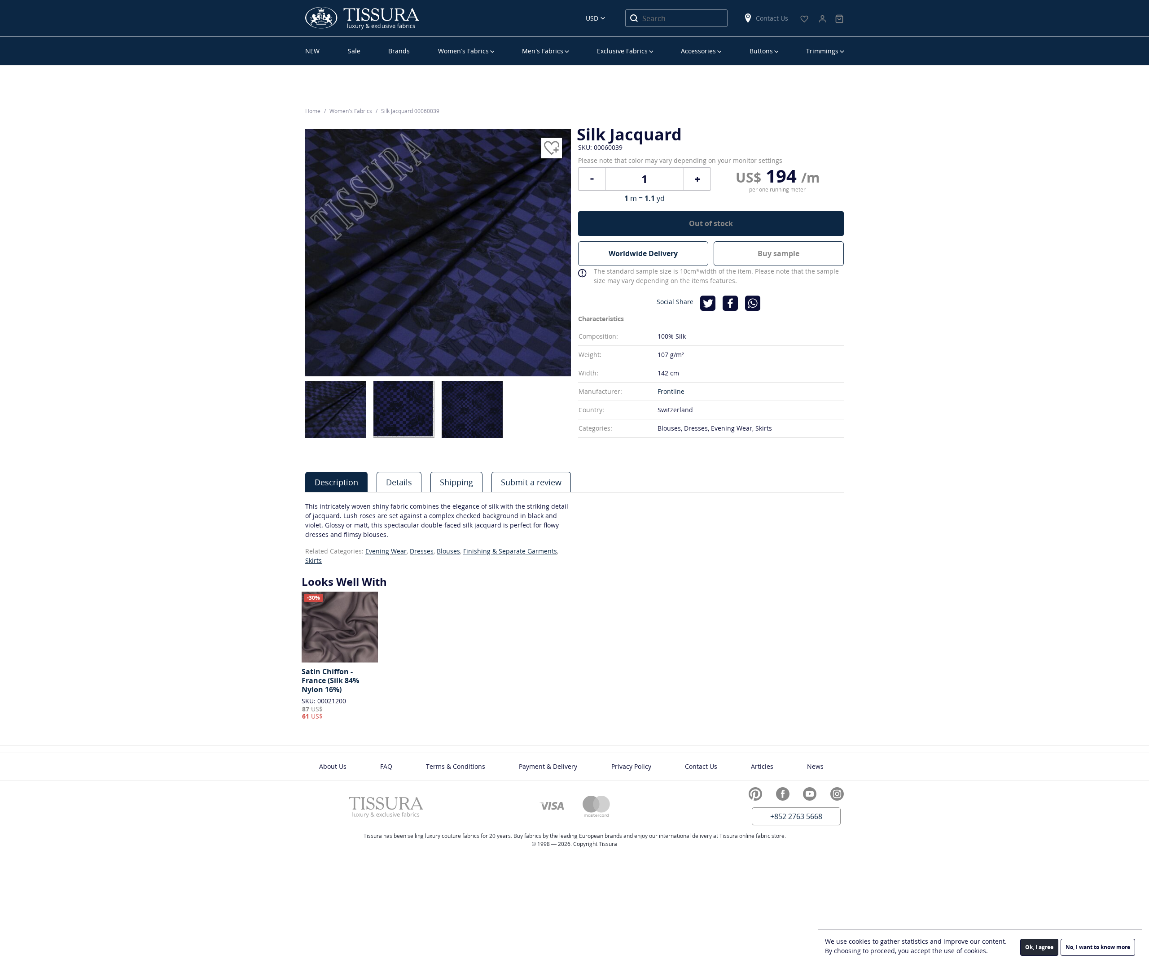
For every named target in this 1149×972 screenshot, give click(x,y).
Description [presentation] (336, 482)
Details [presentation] (399, 482)
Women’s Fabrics (463, 51)
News (815, 766)
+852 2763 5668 (796, 816)
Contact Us (772, 18)
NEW (312, 51)
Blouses (448, 551)
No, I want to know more (1098, 947)
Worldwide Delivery (643, 253)
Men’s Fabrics (542, 51)
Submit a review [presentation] (531, 482)
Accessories (698, 51)
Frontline (671, 391)
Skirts (313, 560)
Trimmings (822, 51)
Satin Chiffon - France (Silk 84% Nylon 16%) (330, 680)
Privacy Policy (631, 766)
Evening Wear (386, 551)
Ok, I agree (1039, 947)
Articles (762, 766)
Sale (354, 51)
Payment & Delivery (548, 766)
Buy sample (778, 253)
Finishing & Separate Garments (510, 551)
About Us (332, 766)
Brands (399, 51)
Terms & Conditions (455, 766)
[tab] (336, 482)
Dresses (422, 551)
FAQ (386, 766)
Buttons (761, 51)
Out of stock (711, 223)
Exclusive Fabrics (622, 51)
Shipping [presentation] (456, 482)
